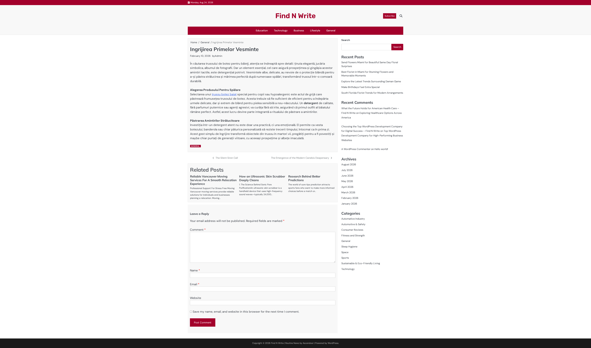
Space (344, 252)
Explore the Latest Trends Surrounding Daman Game (371, 81)
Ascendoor (308, 343)
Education (262, 30)
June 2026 (347, 175)
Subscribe (390, 15)
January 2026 (349, 203)
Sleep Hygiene (349, 246)
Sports (345, 257)
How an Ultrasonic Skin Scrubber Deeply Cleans (262, 178)
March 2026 (348, 192)
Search (345, 40)
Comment (198, 230)
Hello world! (381, 149)
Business (299, 30)
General (330, 30)
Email (194, 284)
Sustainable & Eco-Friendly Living (360, 263)
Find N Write (295, 16)
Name (195, 270)
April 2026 (347, 187)
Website (195, 298)
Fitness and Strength (353, 235)
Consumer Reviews (352, 229)
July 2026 (347, 170)
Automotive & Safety (353, 224)
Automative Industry (353, 218)
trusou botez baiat (224, 94)
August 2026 (348, 164)
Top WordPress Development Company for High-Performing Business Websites (372, 135)
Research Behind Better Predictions (304, 178)
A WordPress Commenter (355, 149)
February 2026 (349, 198)
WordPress (333, 343)
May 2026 (347, 181)
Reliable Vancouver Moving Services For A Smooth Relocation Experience (213, 180)
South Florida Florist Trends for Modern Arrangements (372, 92)
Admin (218, 56)
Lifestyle (315, 30)
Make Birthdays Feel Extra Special (360, 87)
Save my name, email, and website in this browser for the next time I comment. (246, 312)
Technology (280, 30)
